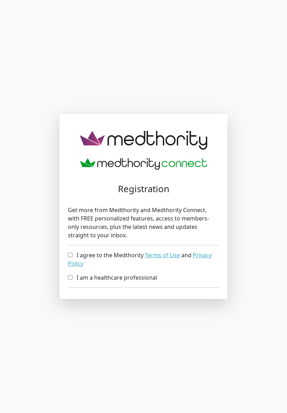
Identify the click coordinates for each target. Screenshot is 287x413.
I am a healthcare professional (114, 277)
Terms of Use (162, 255)
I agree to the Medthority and (140, 259)
